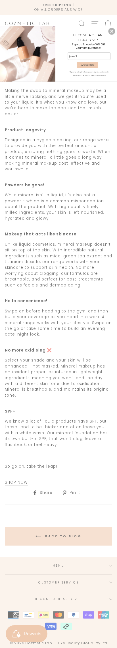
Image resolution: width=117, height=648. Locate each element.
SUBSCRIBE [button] (87, 64)
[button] (111, 31)
